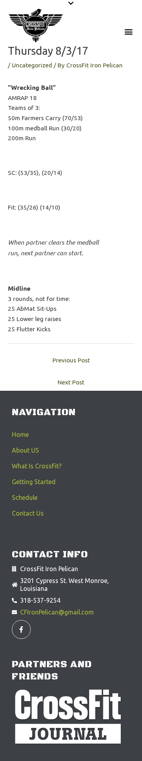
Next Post (71, 382)
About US (25, 450)
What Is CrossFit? (37, 466)
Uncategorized (32, 65)
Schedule (24, 497)
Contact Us (28, 513)
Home (20, 434)
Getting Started (34, 481)
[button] (71, 3)
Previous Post (71, 360)
